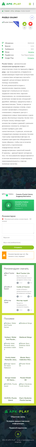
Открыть (31, 58)
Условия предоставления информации (18, 422)
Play (13, 4)
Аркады (31, 52)
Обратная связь (18, 417)
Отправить (18, 247)
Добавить (32, 17)
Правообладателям (18, 428)
